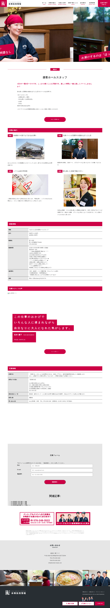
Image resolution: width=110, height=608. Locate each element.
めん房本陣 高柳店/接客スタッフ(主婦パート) (21, 505)
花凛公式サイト (92, 591)
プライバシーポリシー (100, 591)
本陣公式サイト (85, 591)
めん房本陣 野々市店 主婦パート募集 (19, 501)
